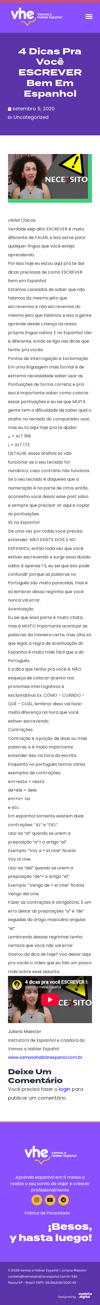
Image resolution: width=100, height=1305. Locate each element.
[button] (89, 16)
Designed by (67, 1297)
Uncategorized (31, 117)
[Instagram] (36, 1200)
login (64, 1089)
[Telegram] (63, 1200)
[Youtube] (50, 1200)
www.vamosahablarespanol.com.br (45, 1057)
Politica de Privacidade (47, 1213)
